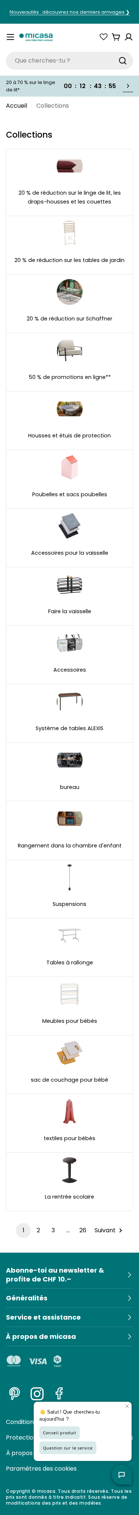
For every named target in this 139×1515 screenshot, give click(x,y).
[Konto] (128, 37)
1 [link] (23, 1230)
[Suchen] (122, 61)
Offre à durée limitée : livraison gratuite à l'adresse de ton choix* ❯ (69, 13)
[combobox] (69, 61)
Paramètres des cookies (41, 1468)
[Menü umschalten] (10, 37)
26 (82, 1230)
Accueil (16, 105)
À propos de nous (31, 1453)
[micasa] (36, 37)
